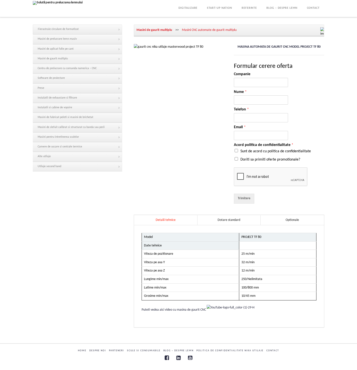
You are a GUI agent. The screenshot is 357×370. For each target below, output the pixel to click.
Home (82, 350)
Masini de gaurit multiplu (154, 30)
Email (240, 127)
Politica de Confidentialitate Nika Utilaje (230, 350)
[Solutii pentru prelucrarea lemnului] (58, 3)
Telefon (241, 109)
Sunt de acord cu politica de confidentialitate (275, 151)
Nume (240, 92)
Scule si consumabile (144, 350)
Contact (272, 350)
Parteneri (116, 350)
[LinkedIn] (178, 357)
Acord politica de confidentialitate (263, 145)
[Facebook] (167, 357)
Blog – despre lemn (178, 350)
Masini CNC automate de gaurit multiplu (209, 30)
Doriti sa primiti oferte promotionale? (270, 160)
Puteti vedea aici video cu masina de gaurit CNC (174, 310)
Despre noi (97, 350)
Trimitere (244, 198)
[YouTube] (190, 357)
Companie (242, 74)
